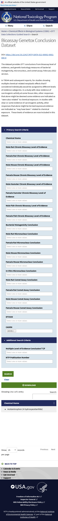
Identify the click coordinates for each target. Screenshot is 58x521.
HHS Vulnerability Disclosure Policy (28, 502)
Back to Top (10, 464)
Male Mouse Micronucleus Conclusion (23, 253)
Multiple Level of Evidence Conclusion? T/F (25, 348)
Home (4, 31)
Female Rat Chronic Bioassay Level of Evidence (28, 155)
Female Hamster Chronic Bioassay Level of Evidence (26, 194)
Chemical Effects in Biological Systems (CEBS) (29, 31)
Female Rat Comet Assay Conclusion (23, 290)
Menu (10, 25)
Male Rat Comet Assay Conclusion (21, 279)
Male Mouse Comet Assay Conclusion (23, 299)
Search (49, 25)
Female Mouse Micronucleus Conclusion (24, 261)
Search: (53, 392)
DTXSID (9, 316)
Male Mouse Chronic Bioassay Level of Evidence (28, 164)
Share (29, 25)
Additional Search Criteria (18, 340)
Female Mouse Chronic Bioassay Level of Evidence (29, 175)
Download (30, 385)
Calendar (10, 9)
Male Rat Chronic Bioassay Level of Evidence (26, 147)
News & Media (25, 9)
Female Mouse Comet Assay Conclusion (24, 308)
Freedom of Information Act (28, 496)
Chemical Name (13, 138)
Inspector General (28, 499)
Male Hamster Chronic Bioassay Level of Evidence (29, 184)
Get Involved (39, 9)
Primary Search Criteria (17, 129)
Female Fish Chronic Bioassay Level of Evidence (28, 215)
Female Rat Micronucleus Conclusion (23, 242)
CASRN (9, 327)
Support (51, 9)
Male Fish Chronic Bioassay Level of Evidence (26, 205)
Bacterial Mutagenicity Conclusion (22, 224)
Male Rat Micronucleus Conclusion (22, 233)
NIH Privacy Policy (27, 505)
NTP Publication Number (17, 357)
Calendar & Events (11, 468)
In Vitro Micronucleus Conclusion (21, 270)
